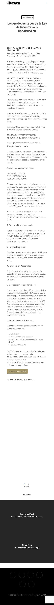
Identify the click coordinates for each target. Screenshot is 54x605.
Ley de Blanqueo (28, 17)
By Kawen (27, 494)
